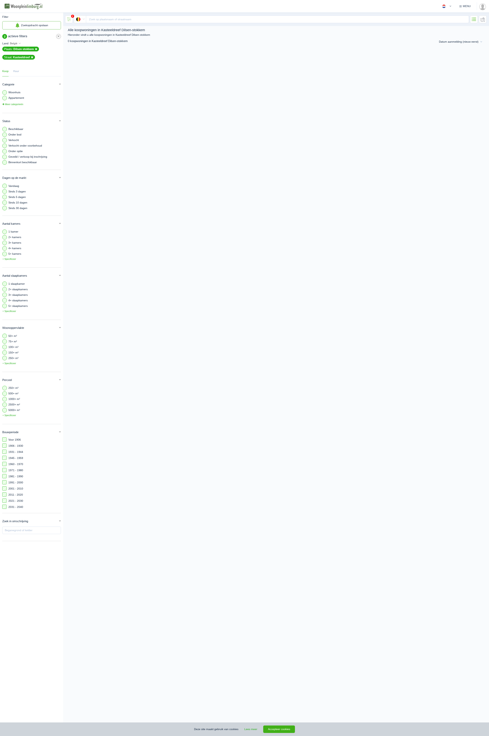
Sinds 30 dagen (17, 208)
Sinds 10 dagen (17, 202)
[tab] (69, 19)
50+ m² (12, 335)
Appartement (16, 97)
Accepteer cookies (279, 729)
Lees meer (250, 729)
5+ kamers (14, 253)
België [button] (13, 43)
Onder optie (15, 151)
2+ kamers (14, 237)
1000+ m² (14, 398)
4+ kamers (14, 248)
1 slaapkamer (16, 283)
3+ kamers (14, 242)
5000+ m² (14, 410)
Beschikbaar (15, 129)
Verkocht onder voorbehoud (25, 145)
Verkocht (13, 140)
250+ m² (13, 358)
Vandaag (13, 185)
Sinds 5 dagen (17, 197)
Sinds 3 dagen (17, 191)
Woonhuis (14, 92)
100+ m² (13, 347)
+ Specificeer (9, 259)
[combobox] (271, 19)
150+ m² (13, 352)
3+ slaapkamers (18, 294)
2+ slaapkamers (18, 289)
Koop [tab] (5, 71)
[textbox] (277, 19)
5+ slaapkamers (18, 305)
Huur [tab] (16, 71)
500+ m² (13, 393)
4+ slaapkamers (18, 300)
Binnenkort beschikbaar (22, 162)
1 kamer (13, 231)
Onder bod (14, 134)
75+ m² (12, 341)
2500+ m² (14, 404)
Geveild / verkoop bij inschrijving (27, 156)
